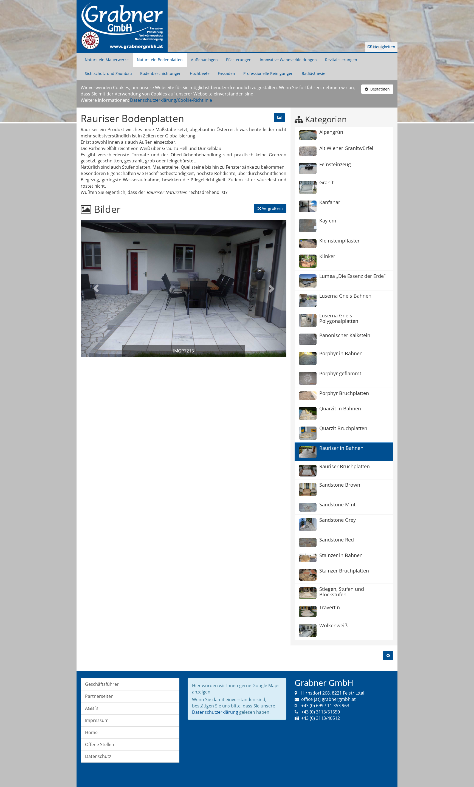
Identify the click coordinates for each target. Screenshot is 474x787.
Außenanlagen (204, 59)
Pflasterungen (239, 59)
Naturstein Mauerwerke (107, 59)
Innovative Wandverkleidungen (288, 59)
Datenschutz (98, 756)
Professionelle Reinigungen (268, 73)
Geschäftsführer (102, 684)
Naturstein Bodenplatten (160, 59)
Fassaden (226, 73)
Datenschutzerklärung (215, 712)
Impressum (97, 720)
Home (91, 732)
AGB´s (91, 708)
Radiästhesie (313, 73)
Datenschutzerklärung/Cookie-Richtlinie (171, 100)
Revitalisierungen (341, 59)
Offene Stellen (99, 744)
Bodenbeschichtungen (161, 73)
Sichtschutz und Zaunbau (108, 73)
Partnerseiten (99, 696)
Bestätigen (379, 89)
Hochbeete (200, 73)
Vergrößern (272, 208)
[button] (96, 288)
